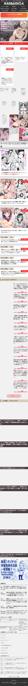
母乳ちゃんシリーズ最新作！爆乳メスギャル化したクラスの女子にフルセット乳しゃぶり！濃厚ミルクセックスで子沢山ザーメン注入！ (13, 251)
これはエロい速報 (4, 647)
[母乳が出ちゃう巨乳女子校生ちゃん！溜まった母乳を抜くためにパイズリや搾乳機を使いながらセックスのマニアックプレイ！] (14, 269)
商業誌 (13, 6)
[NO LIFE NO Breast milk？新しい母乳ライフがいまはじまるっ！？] (14, 218)
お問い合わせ (14, 680)
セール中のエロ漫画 (23, 10)
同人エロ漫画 (4, 179)
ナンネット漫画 (4, 6)
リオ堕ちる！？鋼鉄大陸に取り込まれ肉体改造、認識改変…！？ (16, 607)
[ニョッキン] (14, 160)
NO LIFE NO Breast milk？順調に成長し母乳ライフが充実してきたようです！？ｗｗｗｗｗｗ (14, 202)
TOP (2, 18)
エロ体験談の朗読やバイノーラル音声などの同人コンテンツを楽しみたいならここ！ (15, 664)
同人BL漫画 (23, 8)
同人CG (23, 6)
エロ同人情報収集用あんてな (6, 645)
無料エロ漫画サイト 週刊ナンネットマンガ (14, 682)
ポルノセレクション (5, 640)
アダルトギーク (4, 650)
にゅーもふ (3, 637)
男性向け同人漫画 (5, 8)
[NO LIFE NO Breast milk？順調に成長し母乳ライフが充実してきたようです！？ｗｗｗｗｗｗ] (14, 189)
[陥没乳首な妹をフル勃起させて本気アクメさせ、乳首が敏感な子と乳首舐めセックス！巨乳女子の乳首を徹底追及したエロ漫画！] (14, 258)
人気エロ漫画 (5, 10)
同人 (12, 179)
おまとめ (2, 642)
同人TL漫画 (14, 8)
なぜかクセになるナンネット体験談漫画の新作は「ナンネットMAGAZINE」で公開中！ (15, 659)
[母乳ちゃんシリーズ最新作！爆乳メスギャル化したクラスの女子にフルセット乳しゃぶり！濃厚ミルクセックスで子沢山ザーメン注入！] (14, 247)
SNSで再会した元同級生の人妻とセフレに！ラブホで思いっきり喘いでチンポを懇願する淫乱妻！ (14, 588)
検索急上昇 (14, 10)
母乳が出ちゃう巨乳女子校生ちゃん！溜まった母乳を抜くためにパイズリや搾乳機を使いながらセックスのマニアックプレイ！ (13, 273)
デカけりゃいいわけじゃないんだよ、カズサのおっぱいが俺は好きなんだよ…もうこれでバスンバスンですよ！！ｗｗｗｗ (16, 612)
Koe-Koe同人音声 (4, 653)
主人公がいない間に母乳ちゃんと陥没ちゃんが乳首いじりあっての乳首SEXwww (13, 240)
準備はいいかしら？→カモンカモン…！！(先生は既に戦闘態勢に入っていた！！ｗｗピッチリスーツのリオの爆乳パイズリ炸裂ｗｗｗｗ (16, 601)
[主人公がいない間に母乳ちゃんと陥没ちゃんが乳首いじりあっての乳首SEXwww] (14, 237)
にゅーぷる (3, 635)
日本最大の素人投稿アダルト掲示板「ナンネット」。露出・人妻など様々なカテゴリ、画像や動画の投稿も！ (15, 668)
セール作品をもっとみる (14, 395)
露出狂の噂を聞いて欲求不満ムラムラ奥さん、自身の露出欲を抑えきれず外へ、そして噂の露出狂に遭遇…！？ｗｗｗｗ (16, 594)
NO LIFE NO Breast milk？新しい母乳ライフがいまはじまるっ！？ (14, 231)
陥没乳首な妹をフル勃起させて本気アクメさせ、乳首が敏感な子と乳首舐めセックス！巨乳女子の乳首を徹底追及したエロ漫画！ (13, 262)
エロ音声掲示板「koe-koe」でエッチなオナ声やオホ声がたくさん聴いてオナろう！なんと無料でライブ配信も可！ (15, 673)
